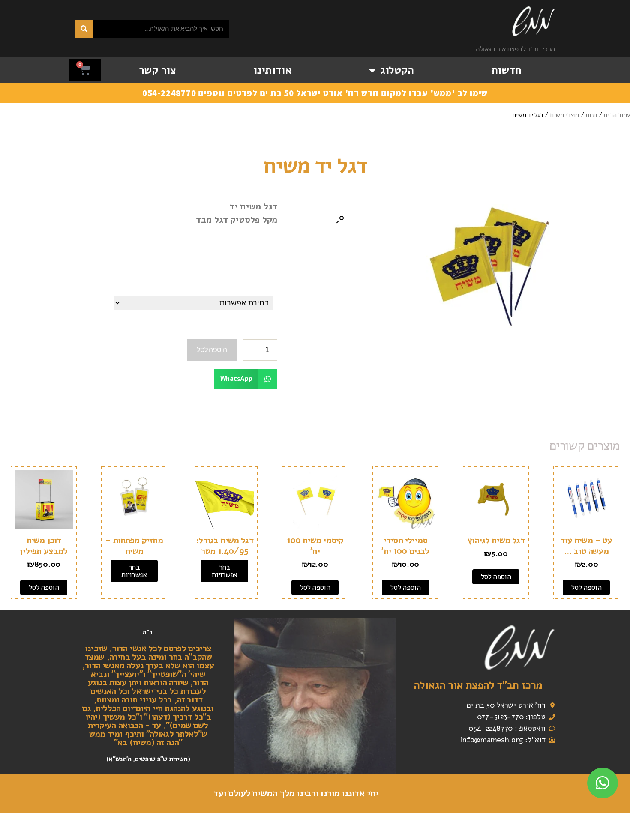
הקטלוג (397, 70)
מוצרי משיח (564, 115)
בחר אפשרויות (224, 571)
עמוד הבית (616, 115)
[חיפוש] (84, 29)
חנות (591, 115)
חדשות (506, 70)
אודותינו (272, 70)
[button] (340, 219)
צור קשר (157, 70)
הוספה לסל (212, 349)
